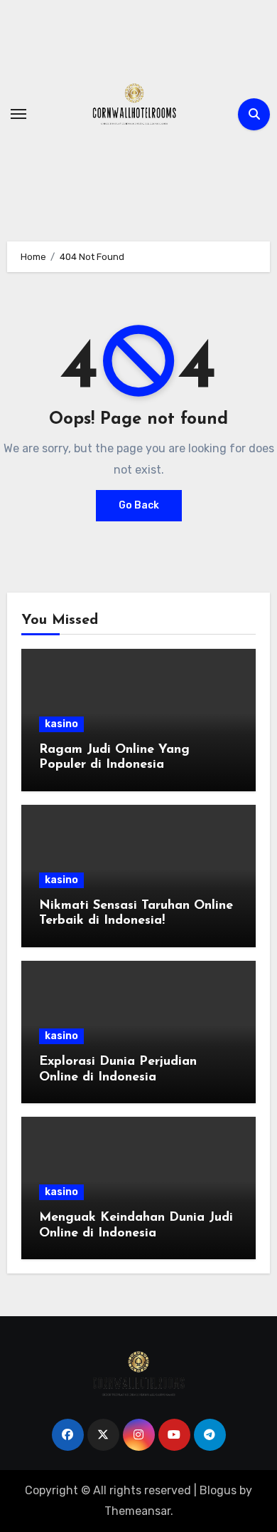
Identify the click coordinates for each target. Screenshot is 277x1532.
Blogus (218, 1490)
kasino (61, 724)
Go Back (139, 505)
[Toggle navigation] (18, 114)
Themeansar (137, 1511)
